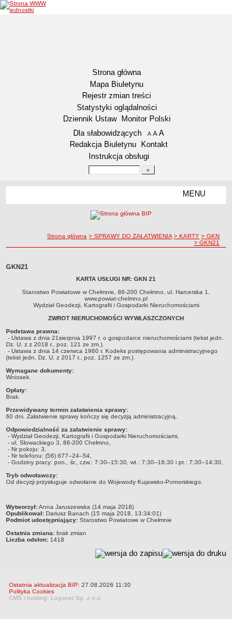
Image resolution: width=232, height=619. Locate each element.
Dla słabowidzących (107, 133)
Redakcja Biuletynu (103, 144)
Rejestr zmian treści (116, 95)
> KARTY (186, 236)
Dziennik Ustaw (90, 118)
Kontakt (154, 144)
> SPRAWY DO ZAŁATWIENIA (130, 236)
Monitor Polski (146, 118)
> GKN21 (207, 242)
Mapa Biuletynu (116, 84)
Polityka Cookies (31, 591)
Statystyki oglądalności (117, 107)
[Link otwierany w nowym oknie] (35, 6)
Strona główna (116, 72)
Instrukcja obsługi (119, 156)
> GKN (210, 236)
